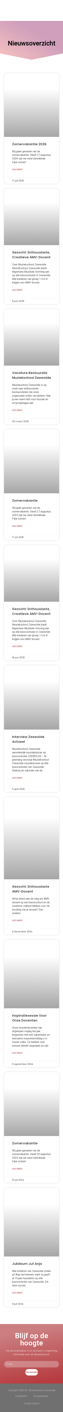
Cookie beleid (31, 1403)
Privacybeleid (40, 1396)
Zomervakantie (25, 500)
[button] (58, 10)
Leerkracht (21, 1396)
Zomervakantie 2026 (29, 144)
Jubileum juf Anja (27, 1263)
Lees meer (17, 169)
